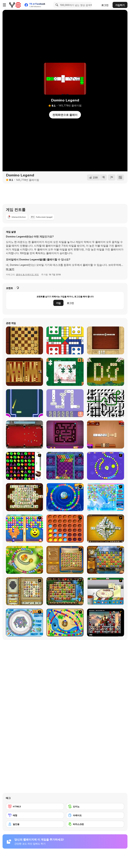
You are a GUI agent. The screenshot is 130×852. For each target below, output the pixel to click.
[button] (10, 269)
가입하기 (120, 5)
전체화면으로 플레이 (65, 114)
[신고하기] (111, 177)
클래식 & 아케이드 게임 (27, 274)
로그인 (105, 5)
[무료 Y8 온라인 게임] (15, 4)
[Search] (56, 5)
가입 (58, 303)
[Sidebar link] (4, 5)
